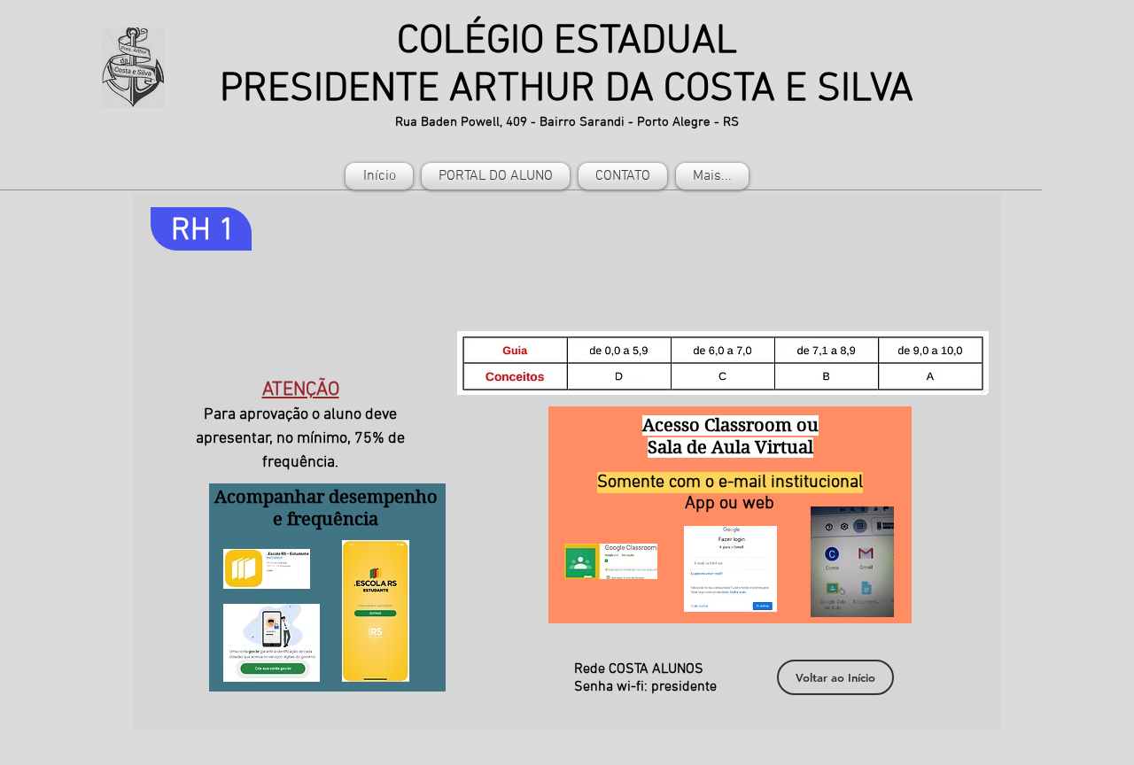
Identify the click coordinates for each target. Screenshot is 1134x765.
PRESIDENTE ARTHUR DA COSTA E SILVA (566, 90)
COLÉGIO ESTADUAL (567, 42)
